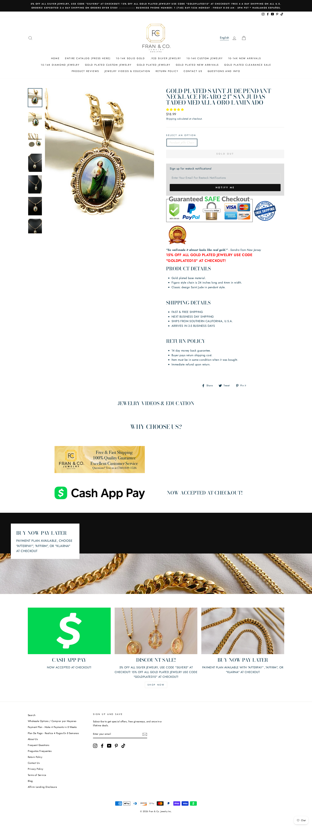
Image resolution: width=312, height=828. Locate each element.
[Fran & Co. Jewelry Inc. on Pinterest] (116, 746)
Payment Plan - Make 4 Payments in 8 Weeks (52, 727)
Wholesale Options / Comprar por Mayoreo (52, 721)
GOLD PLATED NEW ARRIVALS (197, 65)
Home (55, 58)
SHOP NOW (156, 684)
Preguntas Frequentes (39, 751)
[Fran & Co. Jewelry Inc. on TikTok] (123, 746)
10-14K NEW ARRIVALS (244, 58)
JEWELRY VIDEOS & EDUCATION (127, 71)
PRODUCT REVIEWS (85, 71)
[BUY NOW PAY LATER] (242, 631)
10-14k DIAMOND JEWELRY (60, 65)
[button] (175, 109)
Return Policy (35, 757)
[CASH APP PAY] (69, 631)
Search (31, 715)
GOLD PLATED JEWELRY (153, 65)
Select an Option (181, 135)
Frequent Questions (38, 745)
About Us (33, 739)
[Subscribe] (144, 734)
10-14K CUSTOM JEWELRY (205, 58)
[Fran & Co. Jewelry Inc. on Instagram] (95, 746)
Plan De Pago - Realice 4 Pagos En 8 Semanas (53, 733)
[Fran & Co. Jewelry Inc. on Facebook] (102, 746)
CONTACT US (193, 71)
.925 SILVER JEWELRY (165, 58)
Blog (30, 781)
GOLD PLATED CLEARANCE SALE (247, 65)
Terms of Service (37, 775)
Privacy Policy (35, 769)
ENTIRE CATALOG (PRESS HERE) (87, 58)
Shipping (171, 118)
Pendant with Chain (182, 142)
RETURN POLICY (167, 71)
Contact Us (34, 763)
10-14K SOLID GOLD (130, 58)
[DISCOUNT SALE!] (156, 631)
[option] (156, 6)
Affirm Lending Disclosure (42, 787)
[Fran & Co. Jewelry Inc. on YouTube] (109, 746)
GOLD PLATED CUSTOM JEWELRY (108, 65)
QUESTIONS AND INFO (224, 71)
